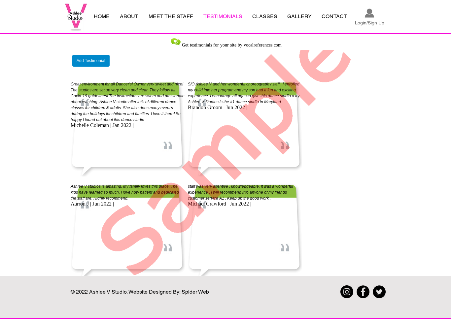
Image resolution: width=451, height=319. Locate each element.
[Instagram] (346, 291)
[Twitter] (379, 291)
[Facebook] (363, 291)
